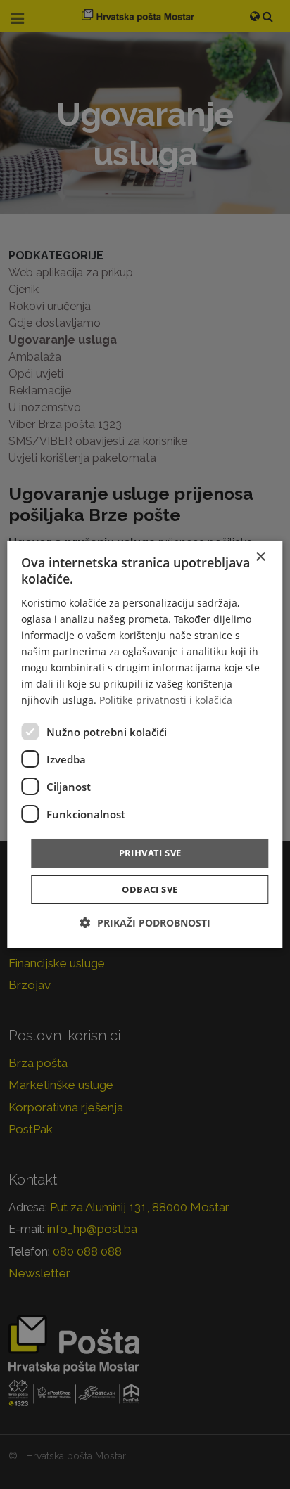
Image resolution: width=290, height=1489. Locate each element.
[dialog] (144, 744)
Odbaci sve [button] (149, 889)
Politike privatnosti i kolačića (165, 700)
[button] (145, 923)
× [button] (260, 557)
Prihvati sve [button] (150, 852)
